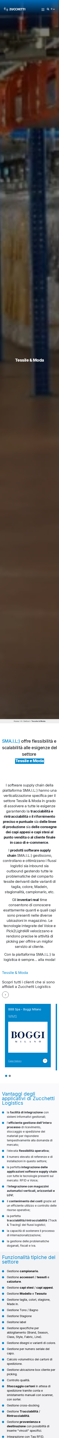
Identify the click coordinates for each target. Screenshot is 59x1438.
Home (16, 721)
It (21, 721)
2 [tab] (10, 1076)
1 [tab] (6, 1076)
